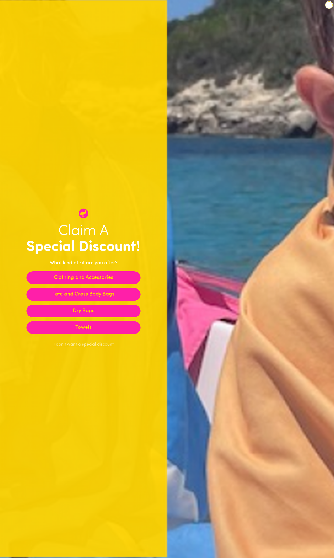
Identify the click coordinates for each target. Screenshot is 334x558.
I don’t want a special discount (84, 344)
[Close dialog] (329, 5)
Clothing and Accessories (83, 277)
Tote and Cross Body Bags (83, 294)
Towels (83, 327)
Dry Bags (83, 311)
